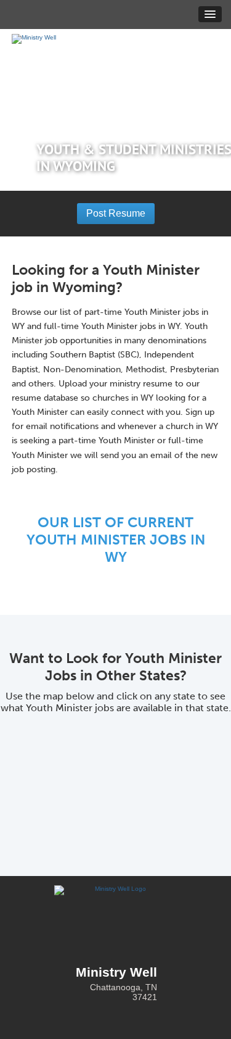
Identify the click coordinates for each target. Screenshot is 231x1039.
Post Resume (115, 213)
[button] (210, 14)
